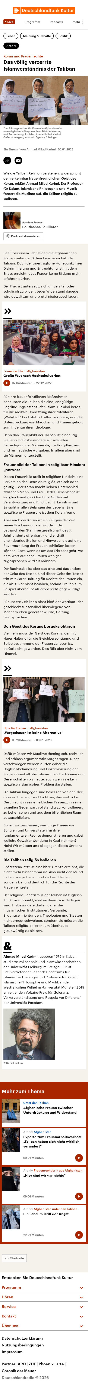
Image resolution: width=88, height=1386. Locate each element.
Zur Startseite (14, 1258)
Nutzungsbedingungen (23, 1345)
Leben (10, 36)
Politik (63, 36)
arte (61, 1364)
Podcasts (56, 22)
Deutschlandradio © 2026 (25, 1377)
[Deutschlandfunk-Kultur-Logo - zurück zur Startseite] (44, 10)
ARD (23, 1364)
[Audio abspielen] (6, 383)
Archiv (11, 45)
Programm (32, 22)
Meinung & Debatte (37, 36)
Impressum (12, 1351)
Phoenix (47, 1364)
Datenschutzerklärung (22, 1338)
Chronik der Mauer (19, 1370)
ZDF (33, 1364)
